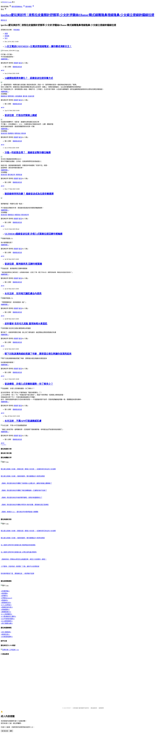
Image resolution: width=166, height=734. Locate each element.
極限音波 (17, 133)
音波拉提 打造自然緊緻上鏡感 (21, 115)
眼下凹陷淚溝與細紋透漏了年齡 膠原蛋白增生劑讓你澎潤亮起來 (38, 353)
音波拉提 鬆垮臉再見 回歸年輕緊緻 (23, 264)
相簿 (6, 33)
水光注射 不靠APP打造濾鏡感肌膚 (23, 421)
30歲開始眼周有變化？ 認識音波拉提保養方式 (29, 78)
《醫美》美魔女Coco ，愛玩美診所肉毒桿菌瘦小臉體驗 (19, 512)
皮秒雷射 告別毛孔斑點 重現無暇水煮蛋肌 (26, 323)
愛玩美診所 (12, 174)
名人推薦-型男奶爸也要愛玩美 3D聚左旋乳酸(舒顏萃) (19, 552)
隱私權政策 (94, 708)
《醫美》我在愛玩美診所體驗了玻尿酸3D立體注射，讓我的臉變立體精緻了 (26, 483)
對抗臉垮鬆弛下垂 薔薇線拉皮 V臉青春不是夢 (17, 573)
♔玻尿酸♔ (4, 593)
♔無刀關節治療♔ (7, 623)
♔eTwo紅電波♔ (6, 605)
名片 (6, 38)
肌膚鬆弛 (11, 133)
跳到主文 (4, 20)
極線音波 (4, 96)
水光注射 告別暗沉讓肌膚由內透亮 (23, 293)
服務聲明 (101, 708)
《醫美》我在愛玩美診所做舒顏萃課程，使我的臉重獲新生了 (21, 497)
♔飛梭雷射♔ (5, 609)
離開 (11, 731)
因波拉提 (31, 96)
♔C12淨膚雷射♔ (6, 614)
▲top (2, 70)
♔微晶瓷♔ (4, 600)
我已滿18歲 (5, 731)
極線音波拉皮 (17, 67)
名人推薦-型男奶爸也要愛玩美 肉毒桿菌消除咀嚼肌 (18, 545)
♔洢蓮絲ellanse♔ (6, 598)
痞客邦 (16, 63)
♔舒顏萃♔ (4, 596)
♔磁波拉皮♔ (5, 634)
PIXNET (68, 708)
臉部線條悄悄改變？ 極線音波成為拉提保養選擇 (29, 193)
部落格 (7, 36)
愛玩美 (25, 96)
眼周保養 (11, 96)
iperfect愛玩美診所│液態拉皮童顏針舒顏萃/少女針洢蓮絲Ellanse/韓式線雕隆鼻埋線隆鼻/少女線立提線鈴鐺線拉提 (77, 15)
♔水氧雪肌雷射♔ (7, 636)
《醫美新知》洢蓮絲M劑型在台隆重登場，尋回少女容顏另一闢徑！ (24, 559)
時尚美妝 (16, 30)
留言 (20, 63)
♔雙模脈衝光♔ (6, 612)
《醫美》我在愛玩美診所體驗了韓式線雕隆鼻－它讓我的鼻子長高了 (24, 490)
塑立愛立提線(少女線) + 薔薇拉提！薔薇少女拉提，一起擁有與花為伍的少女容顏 (28, 469)
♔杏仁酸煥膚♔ (6, 632)
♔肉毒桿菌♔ (5, 591)
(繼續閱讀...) (5, 59)
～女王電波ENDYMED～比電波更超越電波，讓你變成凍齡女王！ (38, 46)
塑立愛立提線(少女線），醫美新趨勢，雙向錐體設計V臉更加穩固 (23, 476)
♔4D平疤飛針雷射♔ (8, 619)
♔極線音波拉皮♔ (7, 607)
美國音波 (17, 215)
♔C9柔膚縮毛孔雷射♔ (8, 616)
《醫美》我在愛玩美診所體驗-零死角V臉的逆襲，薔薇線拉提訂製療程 (25, 504)
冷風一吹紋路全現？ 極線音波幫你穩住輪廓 (28, 152)
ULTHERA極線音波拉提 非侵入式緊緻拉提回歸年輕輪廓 (33, 234)
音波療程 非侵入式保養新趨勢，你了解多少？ (29, 384)
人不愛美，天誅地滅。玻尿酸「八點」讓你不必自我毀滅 (20, 566)
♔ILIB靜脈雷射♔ (7, 621)
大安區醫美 (18, 96)
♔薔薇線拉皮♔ (6, 602)
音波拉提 (4, 133)
